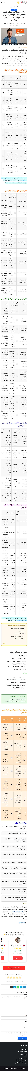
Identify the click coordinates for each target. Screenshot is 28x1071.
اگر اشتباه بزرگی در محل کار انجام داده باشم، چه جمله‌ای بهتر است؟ (14, 882)
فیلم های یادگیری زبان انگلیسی (21, 1063)
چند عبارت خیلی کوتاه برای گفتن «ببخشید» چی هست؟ (14, 856)
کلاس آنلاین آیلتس (23, 1049)
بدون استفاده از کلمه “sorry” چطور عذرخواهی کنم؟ (14, 875)
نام (26, 1015)
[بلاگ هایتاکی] (22, 2)
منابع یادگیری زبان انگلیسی (22, 1058)
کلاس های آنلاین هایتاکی (17, 912)
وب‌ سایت (25, 1027)
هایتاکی (4, 643)
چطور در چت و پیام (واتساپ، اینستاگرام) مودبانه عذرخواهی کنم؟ (14, 848)
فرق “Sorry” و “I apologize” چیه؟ (17, 833)
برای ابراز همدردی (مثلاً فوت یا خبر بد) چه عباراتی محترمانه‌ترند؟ (14, 890)
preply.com (22, 923)
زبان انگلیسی (12, 6)
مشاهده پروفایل (18, 958)
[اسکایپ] (21, 987)
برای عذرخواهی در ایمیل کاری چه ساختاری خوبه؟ (14, 868)
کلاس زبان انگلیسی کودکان (22, 1051)
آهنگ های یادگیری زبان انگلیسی (21, 1061)
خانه (16, 6)
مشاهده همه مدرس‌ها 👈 (14, 968)
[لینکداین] (24, 987)
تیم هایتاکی (22, 23)
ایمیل (25, 1021)
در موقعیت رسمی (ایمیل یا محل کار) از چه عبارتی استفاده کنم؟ (15, 840)
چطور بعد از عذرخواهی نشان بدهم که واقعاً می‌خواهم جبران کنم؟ (15, 898)
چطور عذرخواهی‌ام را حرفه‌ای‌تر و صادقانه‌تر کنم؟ (14, 862)
